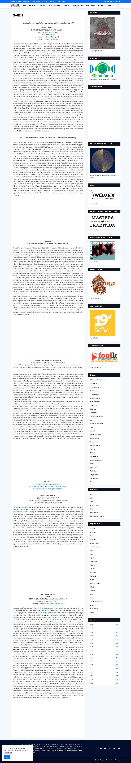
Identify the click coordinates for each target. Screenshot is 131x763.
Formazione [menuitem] (90, 5)
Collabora (44, 1)
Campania (93, 539)
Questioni (93, 453)
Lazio (91, 554)
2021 (104, 665)
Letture (92, 427)
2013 (104, 636)
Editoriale (93, 409)
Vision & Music (94, 478)
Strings (92, 464)
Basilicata (93, 532)
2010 (104, 625)
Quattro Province (95, 583)
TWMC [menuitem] (109, 5)
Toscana (92, 598)
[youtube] (119, 1)
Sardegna (93, 590)
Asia (91, 498)
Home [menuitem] (24, 5)
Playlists (92, 449)
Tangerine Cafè (94, 474)
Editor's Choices (35, 1)
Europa (92, 501)
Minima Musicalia (95, 434)
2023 (104, 672)
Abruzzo (92, 528)
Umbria (92, 605)
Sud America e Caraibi (97, 516)
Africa (92, 494)
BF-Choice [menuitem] (101, 5)
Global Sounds (94, 505)
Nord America (94, 509)
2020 (104, 661)
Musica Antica (94, 438)
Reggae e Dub (94, 456)
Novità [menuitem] (66, 5)
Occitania (93, 572)
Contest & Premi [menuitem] (54, 5)
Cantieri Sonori (94, 394)
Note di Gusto (94, 442)
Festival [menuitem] (32, 5)
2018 (104, 654)
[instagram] (111, 1)
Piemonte (93, 576)
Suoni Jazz (93, 467)
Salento (92, 587)
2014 (104, 639)
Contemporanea (95, 398)
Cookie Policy (99, 760)
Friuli (91, 550)
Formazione (93, 413)
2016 (104, 647)
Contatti (51, 1)
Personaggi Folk (95, 445)
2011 (104, 628)
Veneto (92, 612)
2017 (104, 650)
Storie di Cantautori (96, 460)
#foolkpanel (93, 383)
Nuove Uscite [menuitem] (77, 5)
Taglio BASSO (94, 471)
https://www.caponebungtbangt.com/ (48, 484)
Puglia (92, 579)
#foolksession (94, 387)
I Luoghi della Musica (96, 416)
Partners (58, 1)
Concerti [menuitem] (42, 5)
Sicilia (91, 594)
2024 (104, 676)
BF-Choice (93, 391)
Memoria (92, 431)
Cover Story (93, 405)
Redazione (26, 1)
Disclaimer (109, 760)
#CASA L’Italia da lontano (98, 380)
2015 (104, 643)
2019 (104, 657)
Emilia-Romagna (95, 547)
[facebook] (105, 1)
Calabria (92, 536)
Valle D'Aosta (94, 609)
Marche (92, 565)
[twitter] (116, 1)
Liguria (92, 558)
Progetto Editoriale (16, 1)
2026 (104, 683)
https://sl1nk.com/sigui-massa (43, 608)
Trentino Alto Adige (96, 601)
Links (63, 1)
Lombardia (93, 561)
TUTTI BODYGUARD (47, 34)
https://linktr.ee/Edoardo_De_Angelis (24, 512)
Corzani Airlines (95, 402)
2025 (104, 679)
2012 (104, 632)
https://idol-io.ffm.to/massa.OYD (52, 603)
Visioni (92, 482)
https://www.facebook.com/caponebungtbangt (48, 489)
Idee (91, 420)
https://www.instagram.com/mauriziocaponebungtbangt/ (47, 486)
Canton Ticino (94, 543)
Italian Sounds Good (96, 424)
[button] (113, 5)
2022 (104, 668)
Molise (92, 569)
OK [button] (7, 757)
